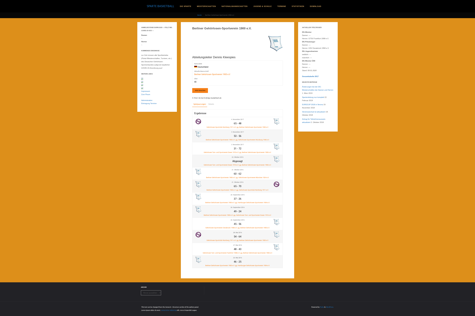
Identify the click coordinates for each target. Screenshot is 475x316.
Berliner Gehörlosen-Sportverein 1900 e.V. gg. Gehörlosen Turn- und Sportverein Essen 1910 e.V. (237, 215)
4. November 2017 (237, 119)
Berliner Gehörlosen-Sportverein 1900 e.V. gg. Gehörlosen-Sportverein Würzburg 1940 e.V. (237, 140)
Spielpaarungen (199, 104)
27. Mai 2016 (237, 245)
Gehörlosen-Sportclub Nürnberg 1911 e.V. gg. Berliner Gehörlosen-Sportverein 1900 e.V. (238, 127)
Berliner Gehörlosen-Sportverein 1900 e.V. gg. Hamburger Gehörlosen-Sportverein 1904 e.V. (237, 202)
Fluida (322, 307)
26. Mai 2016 (237, 258)
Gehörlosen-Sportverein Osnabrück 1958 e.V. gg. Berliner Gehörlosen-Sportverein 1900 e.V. (237, 228)
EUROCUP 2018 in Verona (312, 104)
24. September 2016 (238, 195)
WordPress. (330, 307)
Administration (146, 100)
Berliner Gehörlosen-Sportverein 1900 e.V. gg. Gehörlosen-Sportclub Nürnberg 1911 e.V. (238, 190)
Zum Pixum (145, 94)
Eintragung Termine (149, 103)
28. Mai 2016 (237, 232)
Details (211, 104)
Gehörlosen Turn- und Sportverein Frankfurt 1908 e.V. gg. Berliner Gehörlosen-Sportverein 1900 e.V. (237, 253)
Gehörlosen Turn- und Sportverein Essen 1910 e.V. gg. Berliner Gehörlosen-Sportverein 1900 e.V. (237, 152)
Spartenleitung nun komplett (313, 97)
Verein (199, 15)
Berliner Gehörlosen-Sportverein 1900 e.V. (212, 74)
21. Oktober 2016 (237, 170)
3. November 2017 (237, 132)
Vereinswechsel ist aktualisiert (313, 112)
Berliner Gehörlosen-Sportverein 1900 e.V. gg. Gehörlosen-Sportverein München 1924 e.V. (237, 177)
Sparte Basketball (160, 6)
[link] (326, 6)
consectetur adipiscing (169, 310)
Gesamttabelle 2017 (310, 76)
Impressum (145, 91)
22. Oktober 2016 (237, 157)
